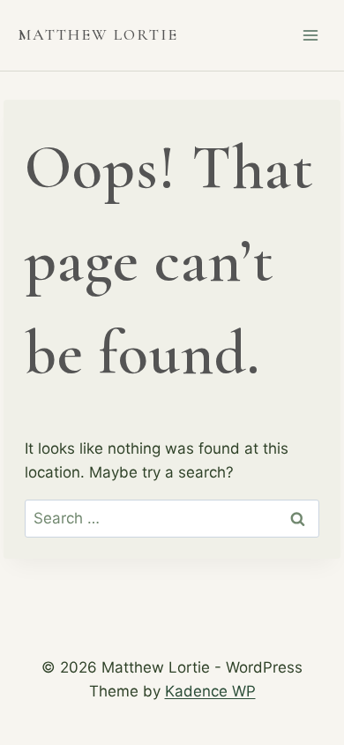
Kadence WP (210, 691)
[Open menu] (310, 35)
